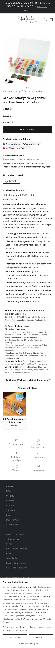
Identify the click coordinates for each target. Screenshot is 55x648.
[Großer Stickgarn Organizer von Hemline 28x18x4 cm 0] (27, 61)
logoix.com (42, 6)
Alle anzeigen (12, 524)
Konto (9, 544)
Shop (18, 91)
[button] (27, 19)
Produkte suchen (17, 444)
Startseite (7, 91)
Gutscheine (38, 470)
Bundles (10, 500)
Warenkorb (17, 470)
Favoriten (38, 457)
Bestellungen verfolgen (17, 459)
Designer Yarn (12, 520)
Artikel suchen (12, 539)
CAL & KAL (11, 510)
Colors (9, 515)
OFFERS (10, 496)
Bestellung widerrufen (16, 568)
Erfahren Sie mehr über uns (15, 630)
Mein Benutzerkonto (38, 446)
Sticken (27, 91)
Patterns (10, 505)
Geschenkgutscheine (16, 563)
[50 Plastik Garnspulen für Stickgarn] (14, 404)
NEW (8, 491)
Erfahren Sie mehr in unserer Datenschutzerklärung (27, 627)
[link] (27, 10)
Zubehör (38, 91)
